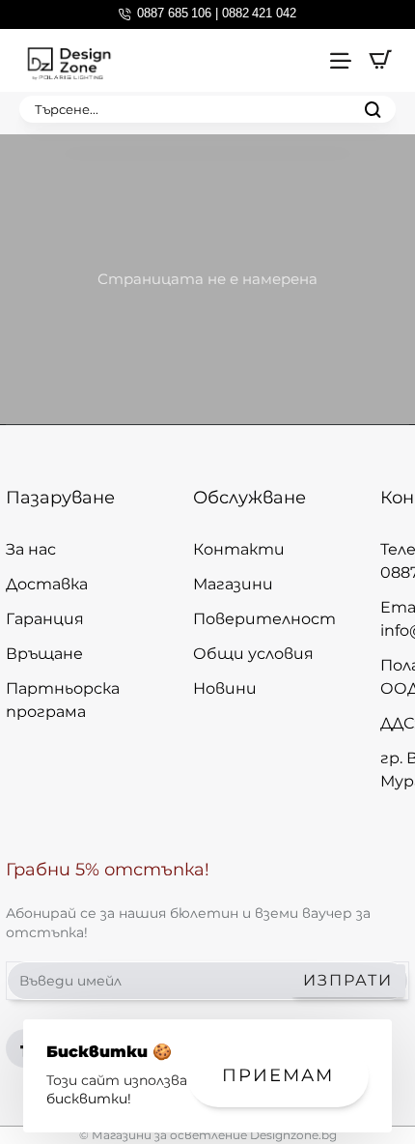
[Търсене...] (372, 109)
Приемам (278, 1075)
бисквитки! (88, 1098)
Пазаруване (60, 497)
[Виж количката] (380, 60)
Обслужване (249, 497)
